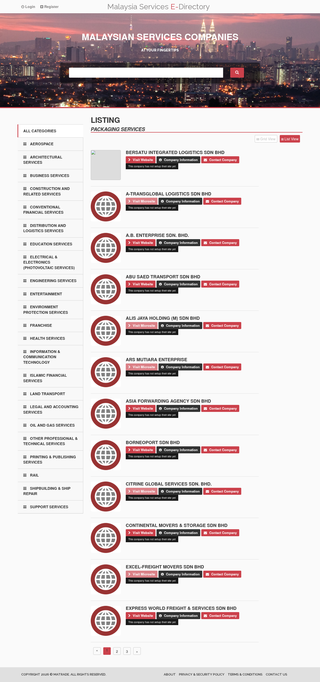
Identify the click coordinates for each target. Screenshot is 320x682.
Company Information (180, 159)
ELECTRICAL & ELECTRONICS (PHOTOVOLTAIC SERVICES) (49, 262)
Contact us (276, 674)
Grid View (267, 138)
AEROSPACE (41, 144)
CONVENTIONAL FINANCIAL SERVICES (43, 209)
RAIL (34, 475)
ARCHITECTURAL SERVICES (42, 159)
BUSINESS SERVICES (49, 175)
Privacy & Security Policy (201, 674)
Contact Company (222, 159)
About (170, 674)
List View (291, 138)
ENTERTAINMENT (45, 294)
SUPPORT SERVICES (48, 507)
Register (50, 6)
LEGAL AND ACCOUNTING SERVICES (50, 409)
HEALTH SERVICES (47, 338)
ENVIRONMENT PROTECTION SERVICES (45, 309)
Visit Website (142, 159)
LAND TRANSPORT (47, 393)
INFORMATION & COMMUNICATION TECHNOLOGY (41, 357)
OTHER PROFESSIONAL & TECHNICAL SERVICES (50, 441)
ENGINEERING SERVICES (52, 280)
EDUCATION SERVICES (50, 244)
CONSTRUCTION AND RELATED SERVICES (46, 191)
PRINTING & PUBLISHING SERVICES (49, 459)
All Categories (39, 131)
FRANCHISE (40, 325)
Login (29, 6)
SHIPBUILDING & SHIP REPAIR (46, 491)
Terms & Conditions (245, 674)
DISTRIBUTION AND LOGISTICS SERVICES (44, 228)
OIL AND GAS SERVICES (52, 425)
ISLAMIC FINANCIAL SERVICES (45, 377)
